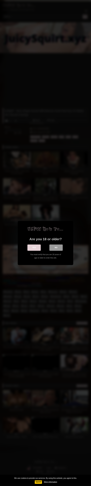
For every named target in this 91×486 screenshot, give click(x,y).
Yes (34, 248)
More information (50, 482)
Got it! (38, 482)
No (56, 248)
